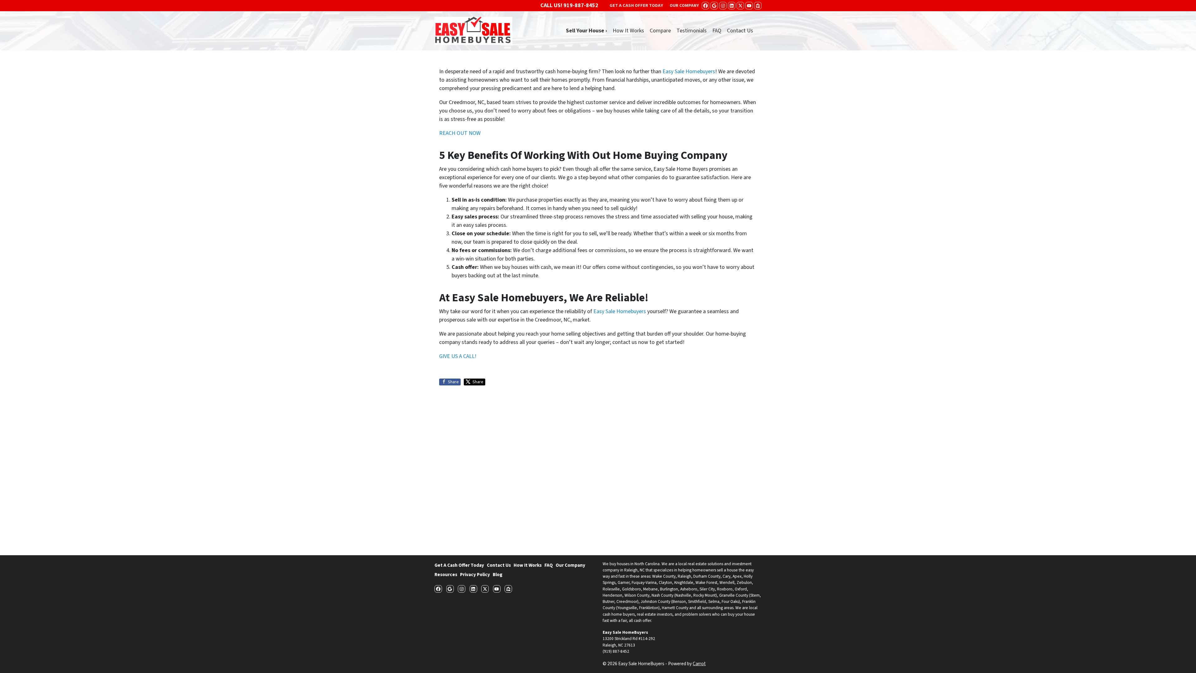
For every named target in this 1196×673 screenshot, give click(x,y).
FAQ (716, 31)
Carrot (699, 663)
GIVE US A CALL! (458, 356)
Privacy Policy (475, 574)
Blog (497, 574)
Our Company (570, 565)
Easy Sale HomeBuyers (625, 632)
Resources (445, 574)
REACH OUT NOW (460, 133)
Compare (660, 31)
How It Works (628, 31)
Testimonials (691, 31)
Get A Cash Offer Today (459, 565)
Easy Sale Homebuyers (688, 71)
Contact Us (740, 31)
